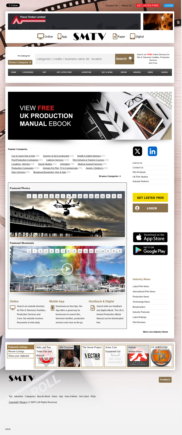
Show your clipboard (18, 356)
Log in (7, 429)
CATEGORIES (27, 72)
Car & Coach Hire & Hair (23, 156)
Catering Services (54, 160)
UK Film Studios (140, 177)
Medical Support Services (90, 164)
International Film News (144, 291)
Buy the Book (43, 396)
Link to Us (137, 163)
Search (121, 58)
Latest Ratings (139, 317)
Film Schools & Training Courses (88, 160)
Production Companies (22, 168)
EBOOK (124, 72)
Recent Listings (16, 351)
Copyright (13, 402)
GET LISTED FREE (64, 72)
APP (44, 72)
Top (10, 396)
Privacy (23, 402)
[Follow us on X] (140, 152)
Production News (141, 296)
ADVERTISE (86, 72)
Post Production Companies (24, 160)
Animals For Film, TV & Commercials (60, 168)
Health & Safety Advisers (89, 156)
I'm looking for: (24, 56)
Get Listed (84, 396)
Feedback (165, 379)
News (54, 396)
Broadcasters (139, 307)
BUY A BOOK (107, 72)
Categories (30, 396)
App (61, 396)
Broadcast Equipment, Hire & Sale (49, 172)
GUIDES (164, 72)
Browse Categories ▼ (20, 62)
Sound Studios (45, 164)
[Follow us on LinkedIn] (152, 152)
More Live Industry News (155, 332)
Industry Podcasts (141, 312)
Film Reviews (139, 322)
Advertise (18, 396)
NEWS (150, 72)
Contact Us (112, 5)
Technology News (141, 302)
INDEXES (137, 72)
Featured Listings (17, 347)
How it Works (71, 396)
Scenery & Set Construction (56, 156)
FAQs (93, 396)
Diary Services (18, 172)
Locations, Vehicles (20, 164)
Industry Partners (141, 181)
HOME (13, 72)
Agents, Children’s (94, 168)
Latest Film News (141, 286)
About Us (127, 5)
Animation (65, 164)
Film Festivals (139, 172)
